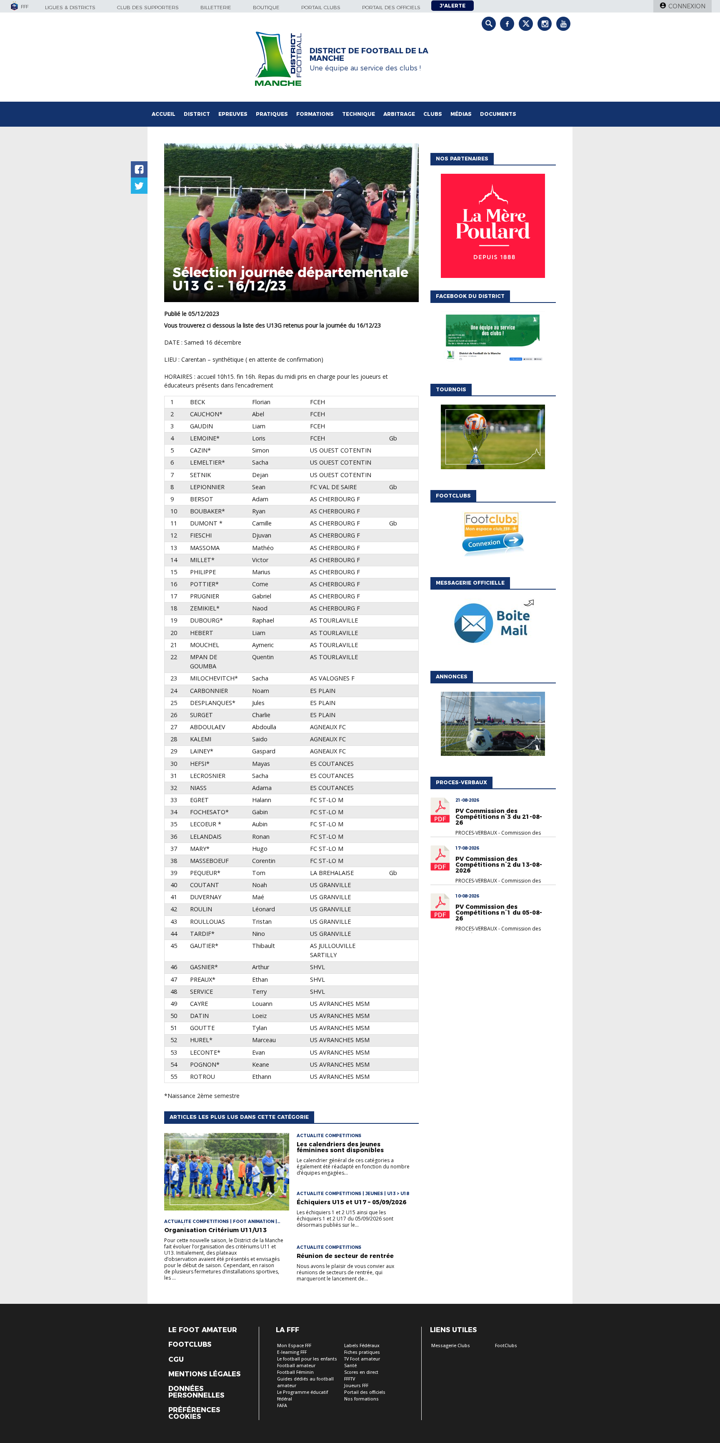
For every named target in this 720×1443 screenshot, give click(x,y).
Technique (358, 114)
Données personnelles (196, 1392)
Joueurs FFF (356, 1385)
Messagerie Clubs (450, 1345)
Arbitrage (399, 114)
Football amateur (296, 1365)
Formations (315, 114)
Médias (461, 114)
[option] (492, 228)
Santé (350, 1365)
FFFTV (349, 1379)
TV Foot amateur (362, 1359)
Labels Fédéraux (362, 1345)
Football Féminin (295, 1372)
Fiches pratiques (362, 1352)
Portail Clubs (320, 7)
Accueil (163, 114)
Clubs (432, 114)
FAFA (282, 1405)
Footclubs (189, 1344)
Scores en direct (361, 1372)
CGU (176, 1359)
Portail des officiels (391, 7)
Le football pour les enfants (307, 1359)
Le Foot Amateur (202, 1330)
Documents (498, 114)
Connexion (686, 6)
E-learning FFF (292, 1352)
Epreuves (233, 114)
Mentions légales (204, 1374)
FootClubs (506, 1345)
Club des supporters (148, 7)
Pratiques (272, 114)
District (197, 114)
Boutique (266, 7)
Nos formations (361, 1399)
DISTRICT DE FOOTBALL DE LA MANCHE (369, 54)
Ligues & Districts (70, 7)
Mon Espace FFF (294, 1345)
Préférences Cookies (194, 1413)
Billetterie (215, 7)
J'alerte (452, 6)
